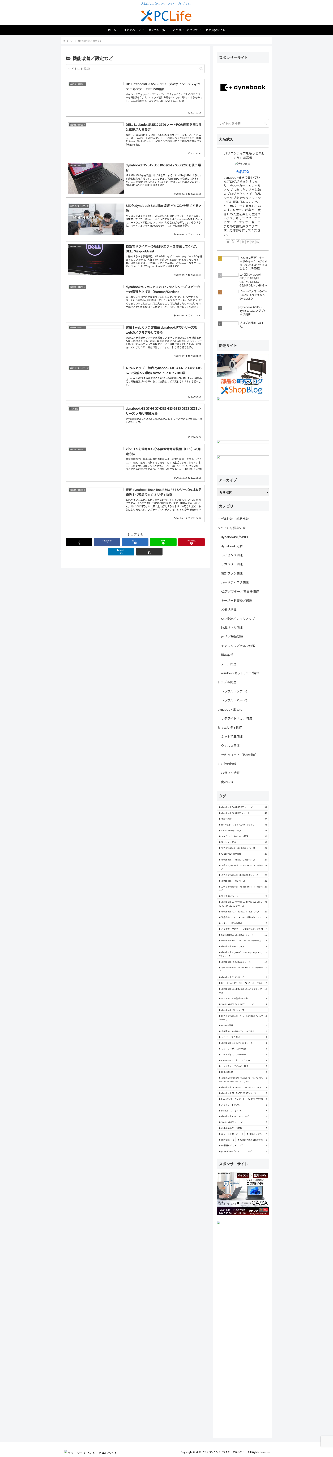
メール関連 (229, 664)
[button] (201, 68)
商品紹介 (227, 782)
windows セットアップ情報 (240, 673)
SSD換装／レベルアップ (238, 618)
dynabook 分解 (232, 546)
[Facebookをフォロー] (238, 241)
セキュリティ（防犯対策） (239, 754)
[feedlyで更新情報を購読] (252, 241)
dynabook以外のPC (235, 537)
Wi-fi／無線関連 (232, 636)
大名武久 (243, 171)
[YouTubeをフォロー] (243, 241)
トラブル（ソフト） (235, 691)
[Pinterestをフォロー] (247, 241)
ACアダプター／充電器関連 (240, 591)
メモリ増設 (229, 609)
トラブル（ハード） (235, 700)
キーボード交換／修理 (236, 600)
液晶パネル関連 (232, 627)
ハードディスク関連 (235, 582)
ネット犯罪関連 (232, 736)
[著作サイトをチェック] (228, 241)
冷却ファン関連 (232, 573)
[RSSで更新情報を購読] (257, 241)
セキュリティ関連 (229, 727)
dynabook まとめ (229, 709)
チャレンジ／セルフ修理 (238, 645)
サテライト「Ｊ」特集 (236, 718)
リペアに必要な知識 (231, 528)
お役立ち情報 (230, 772)
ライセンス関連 (232, 555)
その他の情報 (226, 763)
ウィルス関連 (230, 745)
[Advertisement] (243, 1329)
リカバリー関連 (232, 564)
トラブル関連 (226, 682)
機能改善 (227, 654)
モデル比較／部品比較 (233, 518)
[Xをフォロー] (233, 241)
